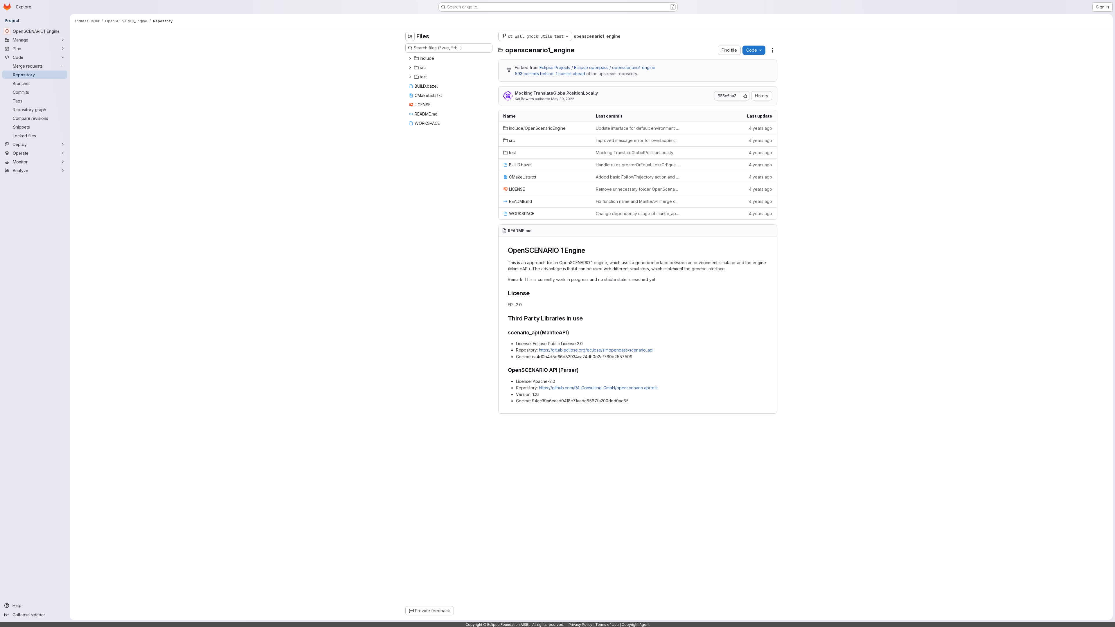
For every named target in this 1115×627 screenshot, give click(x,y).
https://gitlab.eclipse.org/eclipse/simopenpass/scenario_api (596, 349)
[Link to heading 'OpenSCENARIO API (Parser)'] (582, 370)
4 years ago (760, 128)
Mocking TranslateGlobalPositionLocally (556, 93)
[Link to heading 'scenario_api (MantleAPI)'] (572, 332)
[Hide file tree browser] (410, 36)
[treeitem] (449, 58)
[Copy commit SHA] (744, 95)
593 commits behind (534, 73)
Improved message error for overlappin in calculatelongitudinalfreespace (637, 140)
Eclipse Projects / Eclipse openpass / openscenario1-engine (597, 67)
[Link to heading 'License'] (533, 293)
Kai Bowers (524, 99)
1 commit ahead (570, 73)
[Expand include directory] (410, 58)
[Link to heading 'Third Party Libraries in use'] (586, 318)
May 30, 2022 (562, 99)
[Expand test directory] (410, 76)
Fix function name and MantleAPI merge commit (637, 201)
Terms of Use (607, 624)
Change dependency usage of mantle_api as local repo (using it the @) (637, 213)
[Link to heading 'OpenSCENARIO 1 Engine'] (589, 250)
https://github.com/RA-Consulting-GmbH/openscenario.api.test (598, 387)
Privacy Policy (580, 624)
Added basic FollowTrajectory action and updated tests (637, 176)
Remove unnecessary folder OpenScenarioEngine (637, 189)
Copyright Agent (636, 624)
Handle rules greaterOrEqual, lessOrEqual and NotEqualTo (637, 164)
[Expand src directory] (410, 67)
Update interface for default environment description (637, 128)
